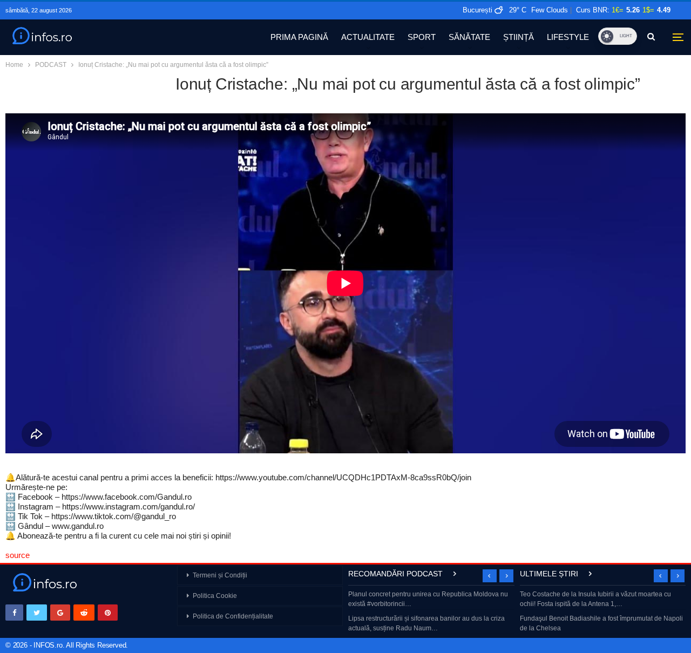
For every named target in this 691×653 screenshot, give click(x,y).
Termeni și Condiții (220, 575)
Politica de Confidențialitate (233, 616)
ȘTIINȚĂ (518, 37)
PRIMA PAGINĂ (299, 37)
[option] (431, 612)
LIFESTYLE (568, 37)
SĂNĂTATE (469, 37)
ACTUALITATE (368, 37)
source (17, 555)
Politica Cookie (215, 596)
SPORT (422, 37)
